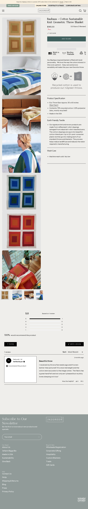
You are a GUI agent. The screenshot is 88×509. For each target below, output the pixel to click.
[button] (66, 45)
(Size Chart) (53, 105)
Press (4, 488)
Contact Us (6, 474)
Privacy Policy (8, 491)
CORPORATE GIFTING (73, 6)
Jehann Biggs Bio (9, 451)
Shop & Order (50, 445)
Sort (65, 352)
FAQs (4, 477)
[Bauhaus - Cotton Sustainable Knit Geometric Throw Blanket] (5, 295)
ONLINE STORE (41, 6)
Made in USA (7, 454)
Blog (4, 484)
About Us (6, 447)
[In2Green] (44, 10)
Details (61, 2)
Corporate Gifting (53, 451)
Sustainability (8, 458)
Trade (48, 461)
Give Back (6, 461)
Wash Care (51, 150)
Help (3, 472)
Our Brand (5, 445)
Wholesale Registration (56, 447)
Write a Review (77, 344)
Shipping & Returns (10, 481)
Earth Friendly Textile (56, 120)
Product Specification (56, 98)
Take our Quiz (13, 6)
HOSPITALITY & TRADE (56, 6)
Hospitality (50, 454)
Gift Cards (50, 465)
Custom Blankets (53, 458)
